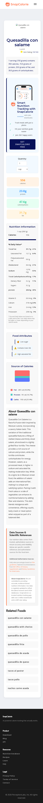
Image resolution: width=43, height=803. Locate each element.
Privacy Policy (9, 776)
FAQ (4, 764)
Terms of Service (10, 779)
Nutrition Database (11, 754)
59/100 (35, 52)
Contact (6, 783)
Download (7, 735)
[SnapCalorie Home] (17, 4)
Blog (5, 738)
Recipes (6, 757)
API (4, 742)
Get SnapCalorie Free (22, 144)
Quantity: (22, 158)
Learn (5, 761)
